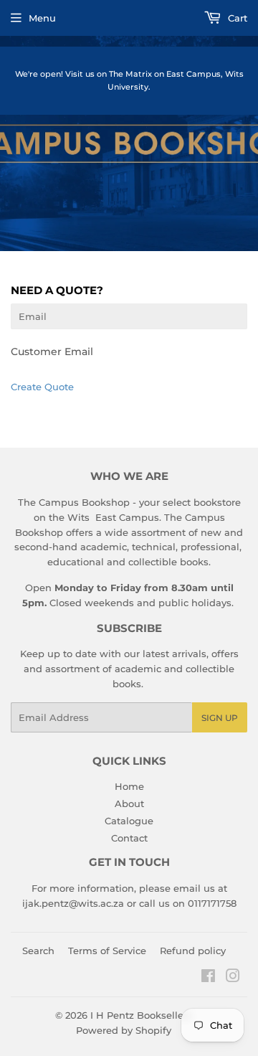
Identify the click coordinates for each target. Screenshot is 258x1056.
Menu (42, 18)
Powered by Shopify (123, 1030)
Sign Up (219, 717)
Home (129, 786)
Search (38, 950)
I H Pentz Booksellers (141, 1015)
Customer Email (52, 351)
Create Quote (42, 386)
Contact (129, 838)
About (129, 803)
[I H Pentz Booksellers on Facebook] (208, 978)
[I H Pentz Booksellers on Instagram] (233, 978)
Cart (236, 18)
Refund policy (193, 950)
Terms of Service (107, 950)
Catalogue (129, 820)
